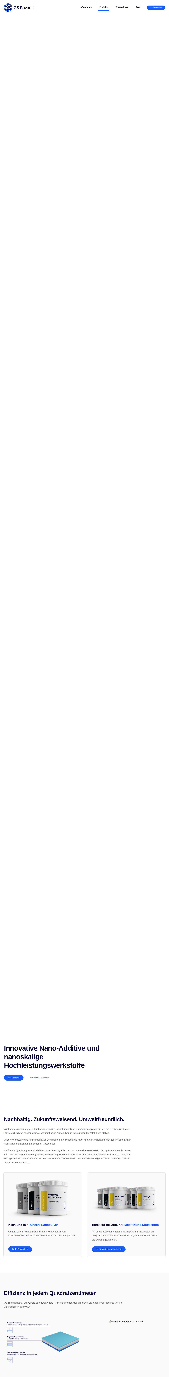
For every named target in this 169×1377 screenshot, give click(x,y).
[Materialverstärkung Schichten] (42, 1320)
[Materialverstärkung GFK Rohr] (126, 1321)
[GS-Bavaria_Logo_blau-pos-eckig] (19, 4)
